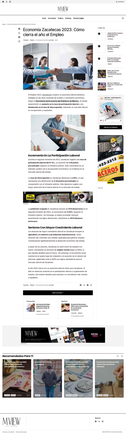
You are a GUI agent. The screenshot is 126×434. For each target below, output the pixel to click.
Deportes (110, 76)
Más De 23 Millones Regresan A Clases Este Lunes (114, 84)
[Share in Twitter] (19, 33)
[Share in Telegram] (19, 37)
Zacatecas (47, 95)
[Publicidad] (58, 197)
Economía (26, 40)
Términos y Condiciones (8, 432)
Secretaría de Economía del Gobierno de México (57, 101)
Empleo (110, 64)
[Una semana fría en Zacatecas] (47, 378)
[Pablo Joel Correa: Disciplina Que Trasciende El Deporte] (102, 74)
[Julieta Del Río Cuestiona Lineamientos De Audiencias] (102, 36)
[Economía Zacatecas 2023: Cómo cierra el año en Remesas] (109, 378)
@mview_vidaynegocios (113, 98)
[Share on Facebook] (19, 29)
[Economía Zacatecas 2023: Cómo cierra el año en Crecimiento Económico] (75, 308)
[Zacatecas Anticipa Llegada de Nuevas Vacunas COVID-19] (40, 308)
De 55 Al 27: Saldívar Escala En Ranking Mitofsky (113, 47)
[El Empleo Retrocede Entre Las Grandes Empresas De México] (102, 61)
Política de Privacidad (21, 432)
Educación (110, 89)
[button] (120, 1)
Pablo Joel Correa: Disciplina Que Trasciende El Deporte (114, 72)
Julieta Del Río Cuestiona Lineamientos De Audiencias (115, 34)
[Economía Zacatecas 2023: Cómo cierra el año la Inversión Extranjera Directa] (78, 378)
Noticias (32, 40)
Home (4, 24)
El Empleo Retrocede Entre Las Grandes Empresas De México (114, 59)
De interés (110, 39)
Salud (43, 311)
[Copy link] (19, 41)
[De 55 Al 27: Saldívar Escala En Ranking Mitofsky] (102, 49)
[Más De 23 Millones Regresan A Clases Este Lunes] (102, 86)
